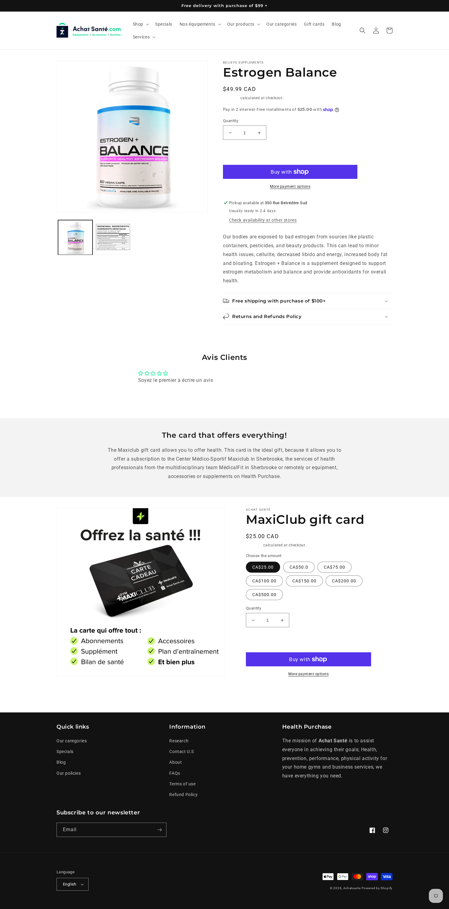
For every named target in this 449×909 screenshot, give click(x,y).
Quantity (230, 120)
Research (178, 740)
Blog (61, 762)
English (69, 884)
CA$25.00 (263, 567)
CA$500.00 (264, 594)
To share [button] (239, 332)
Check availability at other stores (263, 220)
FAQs (174, 773)
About (175, 762)
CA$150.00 (304, 580)
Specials (65, 751)
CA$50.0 (299, 567)
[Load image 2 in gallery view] (113, 237)
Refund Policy (183, 794)
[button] (140, 24)
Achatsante (352, 888)
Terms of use (182, 783)
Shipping (231, 98)
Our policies (69, 773)
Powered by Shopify (377, 888)
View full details (347, 692)
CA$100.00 (264, 580)
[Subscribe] (159, 830)
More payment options (290, 186)
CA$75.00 (334, 567)
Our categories (72, 740)
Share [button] (259, 692)
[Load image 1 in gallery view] (75, 237)
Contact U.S (181, 751)
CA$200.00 (344, 580)
